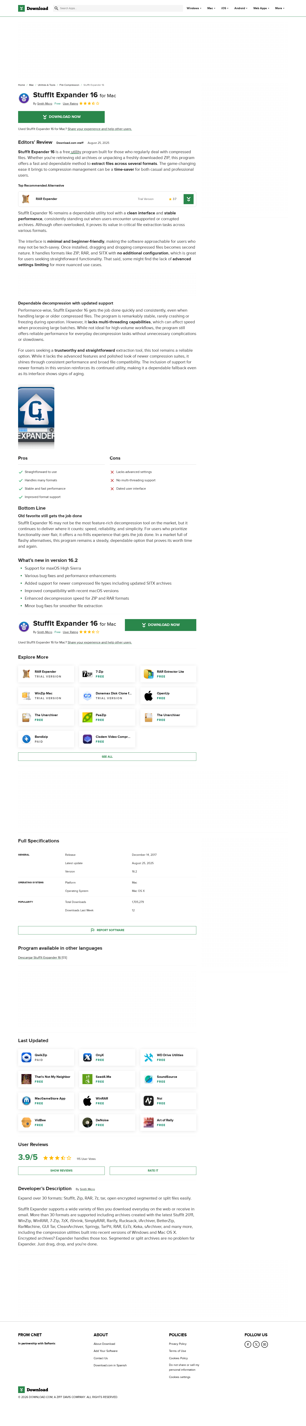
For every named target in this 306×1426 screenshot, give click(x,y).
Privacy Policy (178, 1344)
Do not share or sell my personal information (184, 1367)
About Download (104, 1344)
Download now (65, 117)
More (278, 8)
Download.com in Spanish (110, 1365)
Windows (193, 8)
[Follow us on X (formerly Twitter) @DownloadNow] (256, 1344)
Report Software (110, 930)
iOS (223, 8)
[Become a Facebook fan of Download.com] (248, 1344)
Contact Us (101, 1358)
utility (75, 151)
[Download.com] (33, 8)
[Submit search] (56, 8)
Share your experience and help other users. (100, 129)
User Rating (70, 103)
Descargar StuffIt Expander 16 (39, 958)
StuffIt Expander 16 (74, 95)
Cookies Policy (178, 1358)
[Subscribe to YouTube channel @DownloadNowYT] (264, 1344)
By (42, 103)
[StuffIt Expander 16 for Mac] (24, 98)
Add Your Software (106, 1351)
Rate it (153, 1170)
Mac (210, 8)
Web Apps (260, 8)
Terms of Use (177, 1351)
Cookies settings (179, 1377)
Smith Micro (87, 1189)
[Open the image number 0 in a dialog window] (36, 416)
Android (239, 8)
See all (107, 757)
